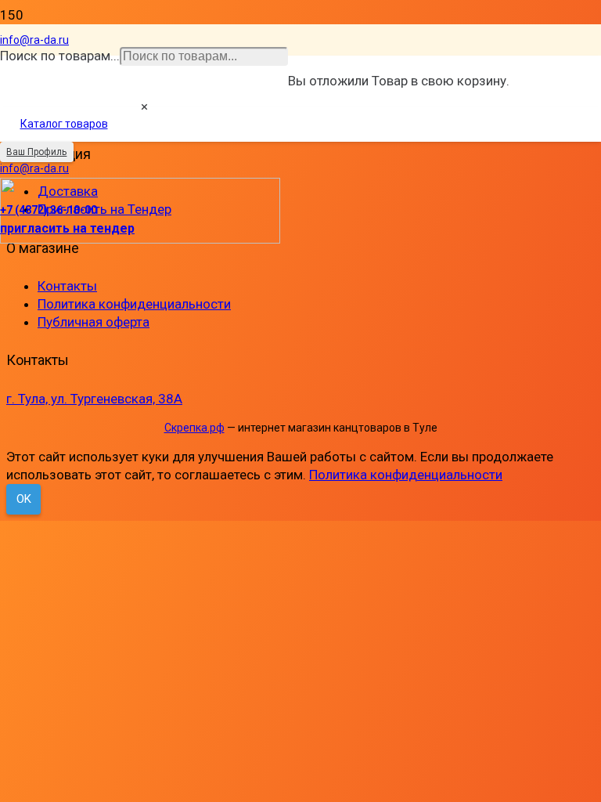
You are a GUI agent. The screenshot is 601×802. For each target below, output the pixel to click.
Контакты (67, 286)
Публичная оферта (93, 322)
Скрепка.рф (194, 427)
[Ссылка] (140, 239)
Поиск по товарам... (60, 55)
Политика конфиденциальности (134, 304)
